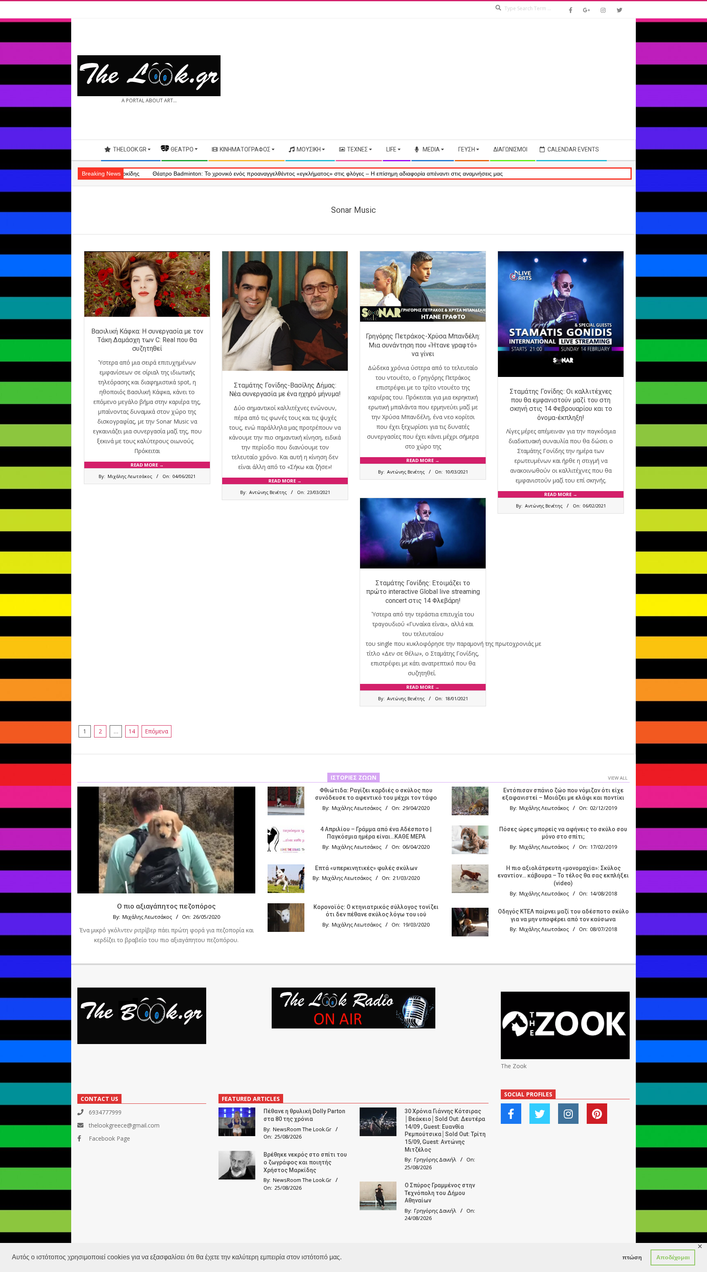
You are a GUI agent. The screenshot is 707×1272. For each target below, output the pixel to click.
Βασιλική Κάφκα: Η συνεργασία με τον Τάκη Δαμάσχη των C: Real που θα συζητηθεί (147, 340)
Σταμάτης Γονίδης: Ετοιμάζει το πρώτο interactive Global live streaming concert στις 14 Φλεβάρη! (423, 591)
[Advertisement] (492, 79)
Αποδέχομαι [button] (673, 1257)
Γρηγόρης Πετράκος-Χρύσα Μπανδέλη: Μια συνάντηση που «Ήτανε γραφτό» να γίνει (423, 345)
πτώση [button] (632, 1257)
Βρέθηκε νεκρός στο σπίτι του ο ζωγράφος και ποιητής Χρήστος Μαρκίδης (305, 1162)
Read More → (147, 465)
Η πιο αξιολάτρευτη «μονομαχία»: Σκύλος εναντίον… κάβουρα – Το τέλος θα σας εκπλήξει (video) (563, 875)
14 (131, 731)
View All (618, 778)
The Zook (514, 1066)
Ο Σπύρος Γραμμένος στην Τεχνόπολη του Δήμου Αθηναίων (440, 1193)
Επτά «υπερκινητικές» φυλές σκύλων (366, 868)
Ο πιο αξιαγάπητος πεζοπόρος (166, 906)
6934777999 (105, 1112)
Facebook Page (109, 1138)
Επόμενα (156, 731)
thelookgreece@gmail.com (124, 1125)
